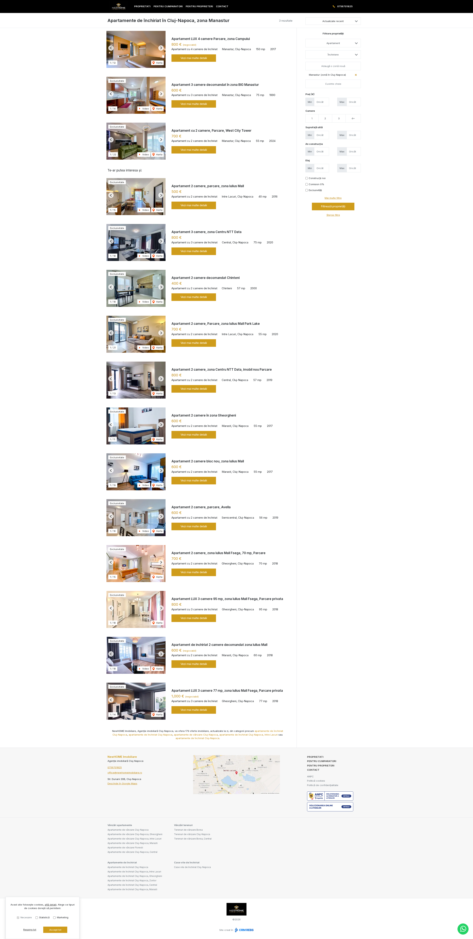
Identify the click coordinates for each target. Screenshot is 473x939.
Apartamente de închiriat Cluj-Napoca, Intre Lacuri (134, 871)
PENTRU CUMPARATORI (168, 6)
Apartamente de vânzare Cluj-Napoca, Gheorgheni (135, 834)
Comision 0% (316, 184)
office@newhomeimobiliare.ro (125, 772)
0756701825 (345, 6)
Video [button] (145, 108)
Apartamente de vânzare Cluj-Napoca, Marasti (133, 843)
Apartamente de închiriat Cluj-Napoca (128, 867)
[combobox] (333, 43)
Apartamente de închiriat (122, 862)
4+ (353, 118)
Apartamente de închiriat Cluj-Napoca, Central (132, 885)
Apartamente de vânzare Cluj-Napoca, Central (132, 852)
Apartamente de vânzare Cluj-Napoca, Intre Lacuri (134, 838)
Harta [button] (158, 62)
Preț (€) (309, 94)
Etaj (307, 160)
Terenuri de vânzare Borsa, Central (193, 838)
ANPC (310, 776)
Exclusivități (315, 190)
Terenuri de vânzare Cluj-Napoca (192, 834)
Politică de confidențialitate (322, 785)
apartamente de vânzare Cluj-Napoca (196, 734)
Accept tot (55, 929)
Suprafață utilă (314, 127)
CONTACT (222, 6)
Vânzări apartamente (120, 825)
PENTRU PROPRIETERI (199, 6)
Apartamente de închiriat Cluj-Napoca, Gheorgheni (135, 876)
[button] (111, 48)
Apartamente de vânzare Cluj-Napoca (128, 829)
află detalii (51, 904)
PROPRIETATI (142, 6)
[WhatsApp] (463, 929)
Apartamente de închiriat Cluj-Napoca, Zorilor (132, 880)
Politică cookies (316, 780)
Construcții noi (317, 178)
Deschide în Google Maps (122, 783)
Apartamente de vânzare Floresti (125, 847)
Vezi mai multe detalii (194, 58)
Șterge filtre (333, 214)
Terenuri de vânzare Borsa (188, 829)
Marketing (62, 917)
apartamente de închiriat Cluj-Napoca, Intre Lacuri (248, 734)
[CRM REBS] (244, 929)
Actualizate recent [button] (333, 21)
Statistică (44, 917)
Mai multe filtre (333, 197)
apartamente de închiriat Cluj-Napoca (150, 734)
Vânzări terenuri (183, 825)
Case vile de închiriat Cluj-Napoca (192, 867)
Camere (310, 110)
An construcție (314, 143)
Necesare (26, 917)
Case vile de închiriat (186, 862)
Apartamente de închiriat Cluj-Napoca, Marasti (132, 889)
